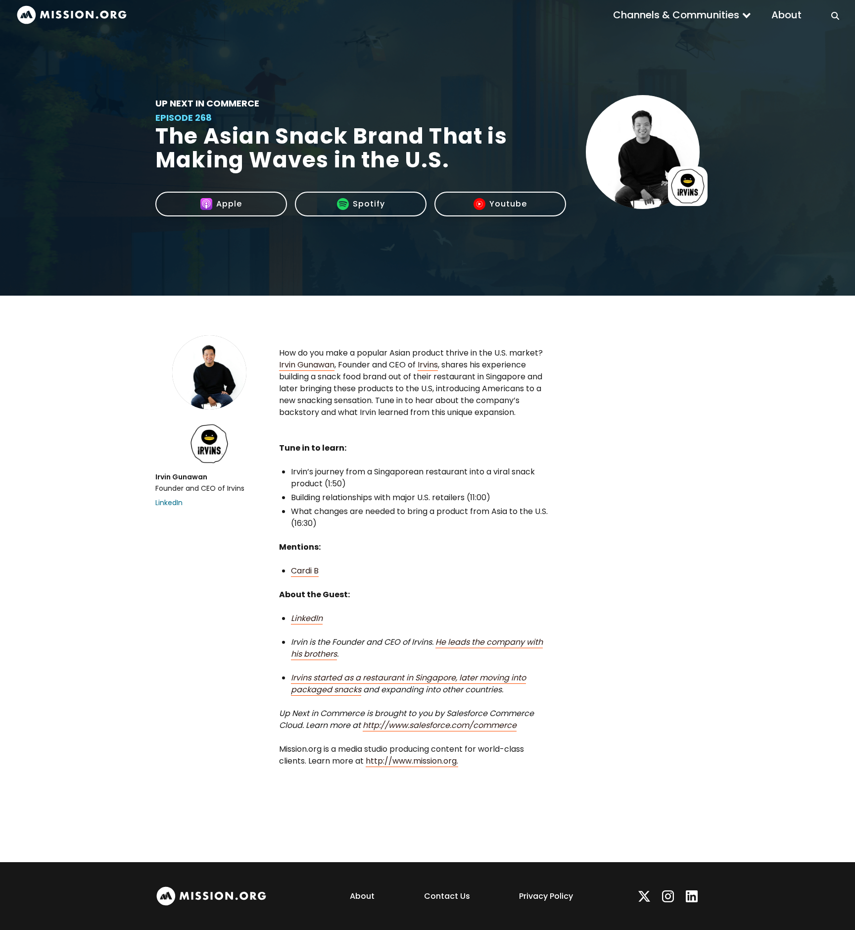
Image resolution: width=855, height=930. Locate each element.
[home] (72, 15)
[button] (682, 15)
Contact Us (447, 896)
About (786, 15)
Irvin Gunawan (306, 364)
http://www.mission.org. (412, 761)
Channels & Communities (676, 15)
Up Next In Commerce (207, 103)
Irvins (428, 364)
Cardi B (305, 570)
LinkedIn (169, 503)
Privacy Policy (546, 896)
